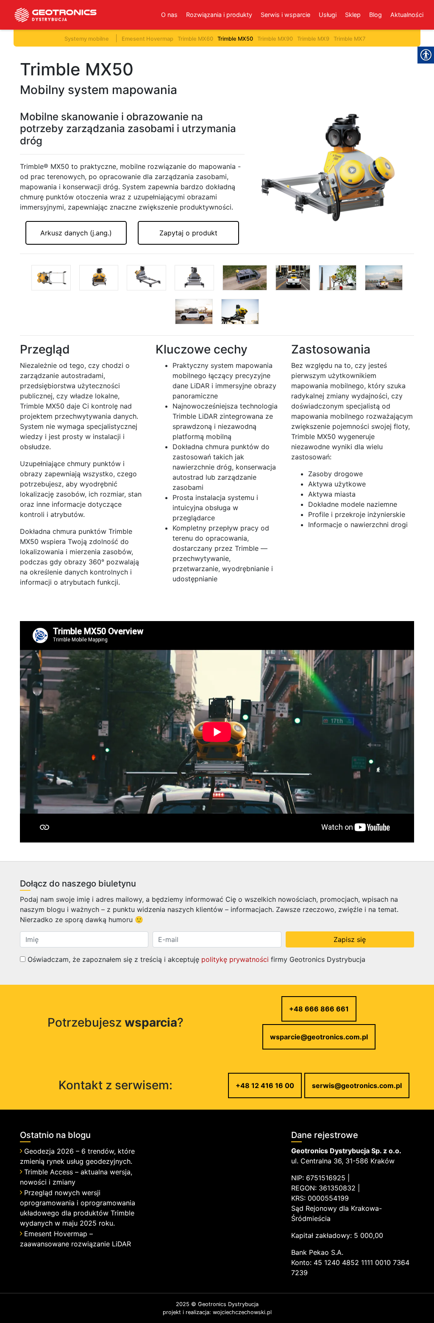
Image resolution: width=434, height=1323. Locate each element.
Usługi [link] (328, 14)
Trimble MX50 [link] (235, 39)
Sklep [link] (353, 14)
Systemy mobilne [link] (86, 39)
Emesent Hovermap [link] (147, 39)
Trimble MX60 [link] (195, 39)
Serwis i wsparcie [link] (285, 14)
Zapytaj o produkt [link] (188, 233)
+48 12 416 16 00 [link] (265, 1085)
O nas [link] (169, 14)
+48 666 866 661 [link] (319, 1009)
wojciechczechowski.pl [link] (242, 1312)
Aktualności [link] (406, 14)
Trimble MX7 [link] (349, 39)
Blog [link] (375, 14)
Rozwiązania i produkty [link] (219, 14)
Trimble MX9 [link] (313, 39)
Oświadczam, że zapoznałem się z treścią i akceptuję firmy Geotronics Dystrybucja (195, 959)
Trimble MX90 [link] (275, 39)
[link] (48, 14)
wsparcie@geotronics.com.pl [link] (319, 1037)
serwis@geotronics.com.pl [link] (357, 1085)
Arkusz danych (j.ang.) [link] (76, 233)
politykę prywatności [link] (235, 959)
